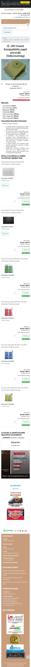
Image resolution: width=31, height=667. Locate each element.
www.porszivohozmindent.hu (11, 598)
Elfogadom (25, 2)
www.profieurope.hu (8, 605)
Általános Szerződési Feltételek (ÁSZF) (14, 570)
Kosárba (26, 201)
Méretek (5, 185)
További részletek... (5, 180)
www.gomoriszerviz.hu (9, 593)
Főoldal (4, 38)
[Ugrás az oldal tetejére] (28, 657)
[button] (3, 69)
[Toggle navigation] (5, 21)
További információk (5, 6)
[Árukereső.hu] (15, 486)
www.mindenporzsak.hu (10, 600)
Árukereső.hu (15, 488)
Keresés (7, 32)
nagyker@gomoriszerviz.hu (22, 17)
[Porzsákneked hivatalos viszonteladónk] (15, 639)
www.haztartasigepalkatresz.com (12, 603)
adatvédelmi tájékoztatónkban (12, 2)
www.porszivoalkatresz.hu (10, 601)
